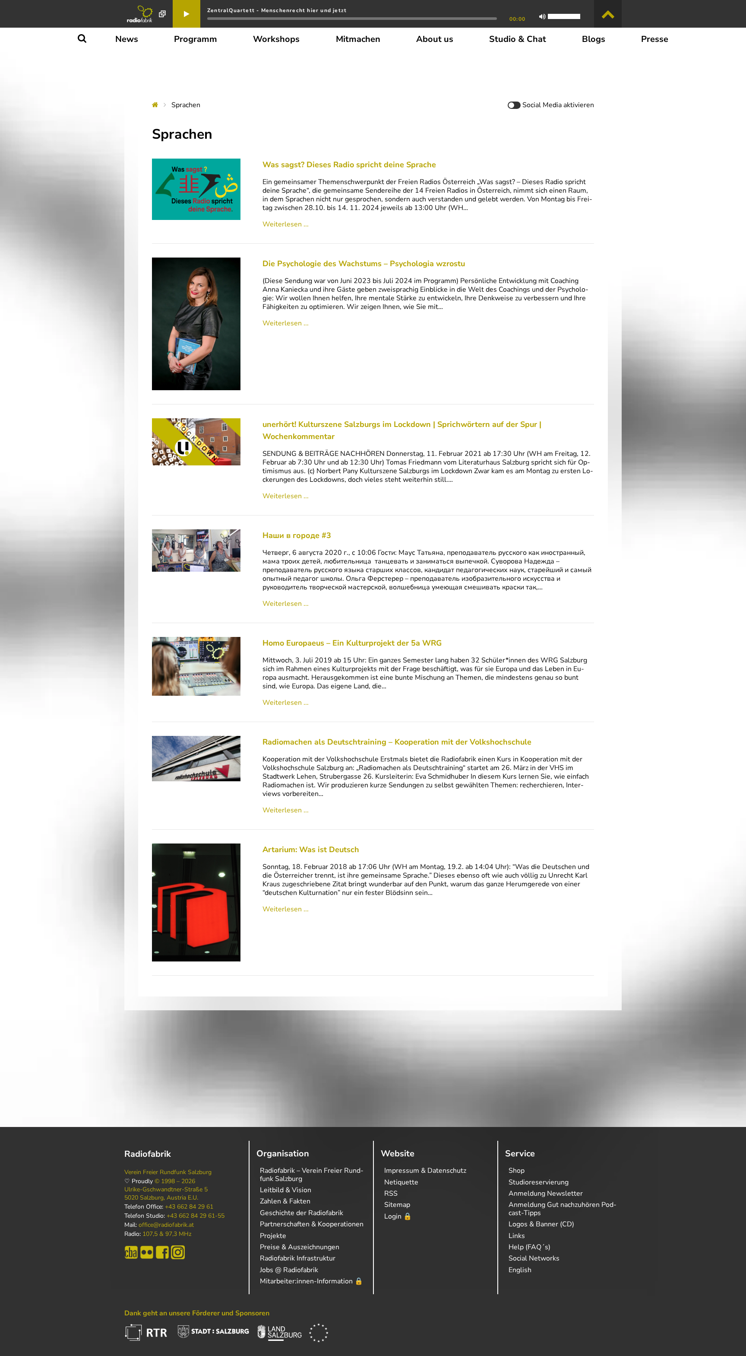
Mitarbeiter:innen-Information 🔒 (311, 1281)
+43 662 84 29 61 (189, 1207)
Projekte (273, 1236)
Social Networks (534, 1258)
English (520, 1270)
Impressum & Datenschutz (425, 1170)
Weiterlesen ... (285, 224)
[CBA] (131, 1252)
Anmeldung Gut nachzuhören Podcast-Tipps (562, 1208)
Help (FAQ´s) (529, 1247)
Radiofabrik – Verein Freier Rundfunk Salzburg (312, 1174)
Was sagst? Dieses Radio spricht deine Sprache (349, 164)
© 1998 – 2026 (175, 1181)
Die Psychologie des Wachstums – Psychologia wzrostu (363, 263)
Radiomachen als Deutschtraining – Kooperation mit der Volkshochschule (396, 742)
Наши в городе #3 (296, 535)
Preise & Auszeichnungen (299, 1247)
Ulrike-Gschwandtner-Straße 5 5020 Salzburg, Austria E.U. (166, 1193)
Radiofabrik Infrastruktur (297, 1258)
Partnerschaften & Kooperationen (312, 1224)
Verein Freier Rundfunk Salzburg (168, 1172)
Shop (517, 1170)
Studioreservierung (539, 1182)
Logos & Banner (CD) (541, 1224)
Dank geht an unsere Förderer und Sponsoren (196, 1313)
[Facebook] (162, 1252)
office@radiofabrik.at (166, 1225)
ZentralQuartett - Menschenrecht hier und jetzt (277, 10)
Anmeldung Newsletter (546, 1193)
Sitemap (397, 1205)
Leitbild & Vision (285, 1190)
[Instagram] (178, 1252)
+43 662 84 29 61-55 (195, 1216)
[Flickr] (147, 1252)
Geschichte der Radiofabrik (301, 1213)
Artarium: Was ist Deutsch (310, 849)
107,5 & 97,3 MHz (166, 1234)
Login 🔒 (398, 1216)
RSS (391, 1193)
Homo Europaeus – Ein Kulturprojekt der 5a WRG (352, 643)
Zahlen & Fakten (285, 1201)
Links (517, 1236)
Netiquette (401, 1182)
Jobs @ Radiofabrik (289, 1270)
